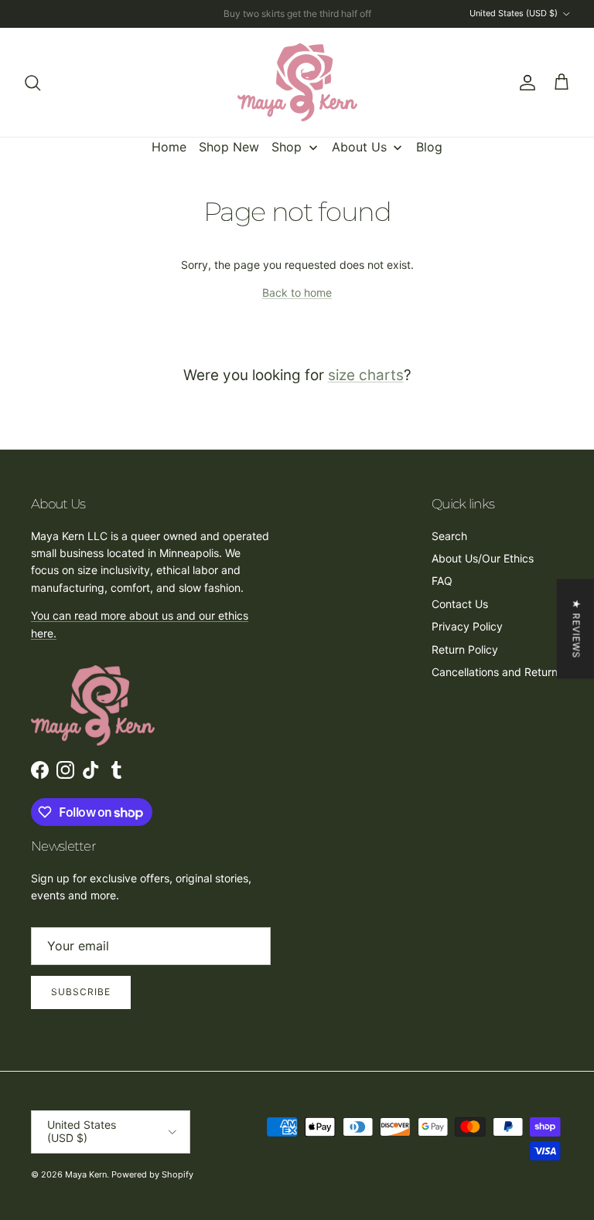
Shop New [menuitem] (229, 147)
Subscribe (81, 991)
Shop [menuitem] (286, 147)
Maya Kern (86, 1174)
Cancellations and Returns (497, 671)
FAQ (442, 580)
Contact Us (460, 603)
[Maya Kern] (297, 82)
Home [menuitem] (169, 147)
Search (449, 535)
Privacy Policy (467, 626)
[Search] (32, 82)
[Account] (524, 82)
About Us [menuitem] (359, 147)
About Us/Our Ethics (483, 558)
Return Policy (465, 649)
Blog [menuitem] (429, 147)
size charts (366, 375)
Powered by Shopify (152, 1174)
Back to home (297, 292)
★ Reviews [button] (576, 628)
